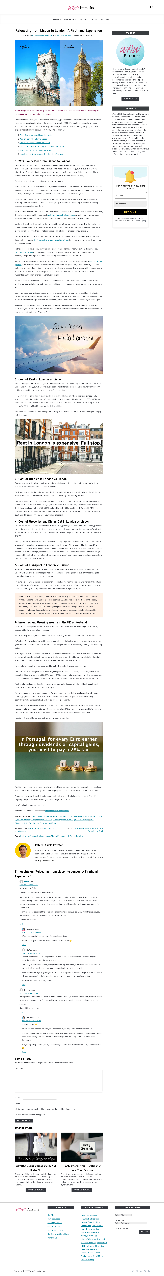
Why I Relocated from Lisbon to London (36, 135)
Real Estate (102, 1243)
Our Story (52, 1215)
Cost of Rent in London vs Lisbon (33, 139)
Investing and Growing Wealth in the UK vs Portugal (41, 154)
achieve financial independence (61, 215)
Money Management (60, 836)
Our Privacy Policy (55, 1230)
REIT (83, 1246)
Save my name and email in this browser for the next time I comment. (47, 1109)
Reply (22, 924)
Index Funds (86, 1226)
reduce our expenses (24, 252)
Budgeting (24, 836)
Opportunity (70, 19)
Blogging (85, 1215)
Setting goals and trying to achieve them (51, 240)
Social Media (98, 1256)
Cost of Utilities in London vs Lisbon (35, 143)
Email (18, 1103)
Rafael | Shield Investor (42, 35)
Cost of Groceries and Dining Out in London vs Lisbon (42, 146)
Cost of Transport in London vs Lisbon (36, 150)
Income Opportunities (90, 1222)
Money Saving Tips (89, 1236)
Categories (119, 1220)
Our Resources (54, 1219)
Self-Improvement (89, 1249)
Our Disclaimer (54, 1226)
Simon (26, 881)
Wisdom (83, 19)
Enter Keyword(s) (122, 1228)
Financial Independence (40, 836)
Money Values (87, 1239)
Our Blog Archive (55, 1223)
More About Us (130, 99)
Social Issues (86, 1256)
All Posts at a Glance (102, 19)
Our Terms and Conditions (58, 1234)
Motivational (99, 1239)
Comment (20, 1068)
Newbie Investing (88, 1243)
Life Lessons (97, 1226)
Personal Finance (64, 35)
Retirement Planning (95, 1246)
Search (144, 1232)
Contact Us (52, 1238)
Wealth (56, 19)
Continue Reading (36, 1190)
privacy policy (141, 221)
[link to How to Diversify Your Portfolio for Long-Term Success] (82, 1147)
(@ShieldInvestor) (46, 861)
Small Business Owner (90, 1253)
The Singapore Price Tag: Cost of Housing (71, 820)
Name (18, 1098)
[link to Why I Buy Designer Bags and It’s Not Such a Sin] (36, 1147)
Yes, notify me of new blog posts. (31, 1115)
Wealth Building (76, 836)
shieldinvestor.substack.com (57, 811)
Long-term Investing (90, 1229)
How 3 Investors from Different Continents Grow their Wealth (57, 816)
